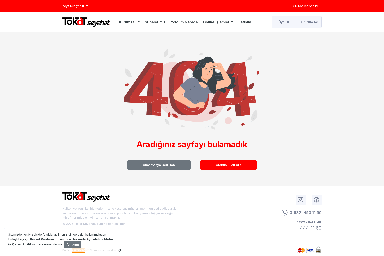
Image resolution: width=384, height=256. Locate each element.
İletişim (244, 22)
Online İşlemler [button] (216, 22)
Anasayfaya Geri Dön (159, 165)
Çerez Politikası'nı (26, 244)
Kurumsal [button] (128, 22)
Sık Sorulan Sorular (305, 6)
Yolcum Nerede (184, 22)
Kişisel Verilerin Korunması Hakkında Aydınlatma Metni (71, 239)
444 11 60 (311, 228)
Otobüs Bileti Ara (228, 165)
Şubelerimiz (155, 22)
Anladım (72, 244)
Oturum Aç (309, 22)
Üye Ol (284, 22)
